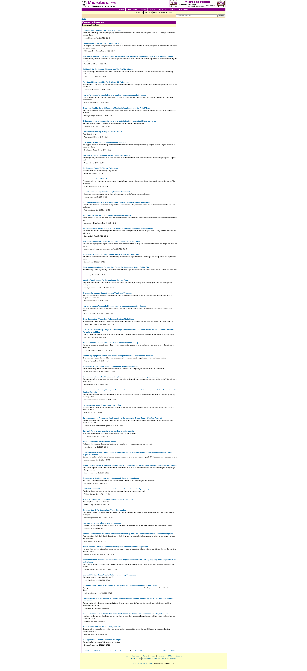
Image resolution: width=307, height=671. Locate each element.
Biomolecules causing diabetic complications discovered (106, 192)
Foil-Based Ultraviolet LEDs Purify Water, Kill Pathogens (106, 82)
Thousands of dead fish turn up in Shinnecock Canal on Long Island (111, 478)
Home (121, 9)
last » (173, 650)
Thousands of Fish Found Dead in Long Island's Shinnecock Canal (110, 366)
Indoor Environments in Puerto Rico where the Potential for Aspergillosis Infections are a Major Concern (125, 614)
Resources (132, 9)
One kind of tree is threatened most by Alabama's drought (106, 155)
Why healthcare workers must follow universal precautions (107, 215)
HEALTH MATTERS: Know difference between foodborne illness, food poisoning (116, 489)
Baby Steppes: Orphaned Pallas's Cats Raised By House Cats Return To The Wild (116, 267)
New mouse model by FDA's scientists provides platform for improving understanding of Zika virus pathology (128, 56)
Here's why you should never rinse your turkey (102, 405)
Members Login (166, 12)
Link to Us (165, 658)
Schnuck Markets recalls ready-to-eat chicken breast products (108, 431)
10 (141, 650)
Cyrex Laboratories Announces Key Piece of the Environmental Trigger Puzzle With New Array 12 (122, 418)
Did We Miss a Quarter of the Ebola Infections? (102, 30)
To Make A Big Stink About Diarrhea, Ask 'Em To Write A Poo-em (108, 69)
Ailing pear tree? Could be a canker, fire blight (102, 640)
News (143, 9)
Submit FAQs (146, 658)
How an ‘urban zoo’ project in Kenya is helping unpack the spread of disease (114, 306)
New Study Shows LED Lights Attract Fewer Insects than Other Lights (111, 241)
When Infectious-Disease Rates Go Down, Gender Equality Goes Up (110, 343)
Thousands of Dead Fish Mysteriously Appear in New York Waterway (111, 254)
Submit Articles (135, 658)
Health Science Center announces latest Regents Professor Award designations (115, 547)
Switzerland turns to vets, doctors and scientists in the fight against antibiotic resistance (119, 121)
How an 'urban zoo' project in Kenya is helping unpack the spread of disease (114, 95)
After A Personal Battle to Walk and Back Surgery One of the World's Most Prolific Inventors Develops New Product (130, 465)
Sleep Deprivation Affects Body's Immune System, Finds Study (108, 319)
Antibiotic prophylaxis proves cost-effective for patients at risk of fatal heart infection (118, 356)
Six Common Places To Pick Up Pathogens (100, 168)
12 (152, 650)
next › (165, 650)
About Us (156, 12)
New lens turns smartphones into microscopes (102, 523)
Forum (152, 9)
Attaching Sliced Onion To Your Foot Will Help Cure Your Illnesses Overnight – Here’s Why (120, 585)
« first (87, 650)
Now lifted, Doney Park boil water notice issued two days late (108, 499)
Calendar (183, 9)
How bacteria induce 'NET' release (97, 179)
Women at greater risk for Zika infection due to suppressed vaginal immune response (118, 228)
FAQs (172, 9)
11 (146, 650)
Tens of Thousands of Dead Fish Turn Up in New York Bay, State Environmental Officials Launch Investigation (128, 534)
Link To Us (148, 12)
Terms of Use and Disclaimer (143, 663)
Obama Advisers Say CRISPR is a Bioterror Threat (103, 43)
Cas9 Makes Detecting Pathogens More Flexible (102, 132)
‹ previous (96, 650)
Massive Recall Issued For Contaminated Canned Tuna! (105, 280)
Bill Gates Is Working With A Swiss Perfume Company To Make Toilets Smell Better (116, 202)
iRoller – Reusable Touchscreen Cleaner (99, 442)
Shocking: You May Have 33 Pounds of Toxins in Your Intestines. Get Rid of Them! (116, 108)
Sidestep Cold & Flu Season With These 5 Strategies (104, 510)
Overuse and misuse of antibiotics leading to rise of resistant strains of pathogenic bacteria (120, 377)
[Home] (100, 7)
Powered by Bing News (90, 25)
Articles (163, 9)
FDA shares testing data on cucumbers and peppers (104, 142)
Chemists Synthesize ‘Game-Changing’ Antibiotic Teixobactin (108, 293)
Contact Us (139, 12)
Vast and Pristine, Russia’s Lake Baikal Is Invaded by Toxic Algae (109, 575)
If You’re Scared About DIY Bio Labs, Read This (102, 627)
